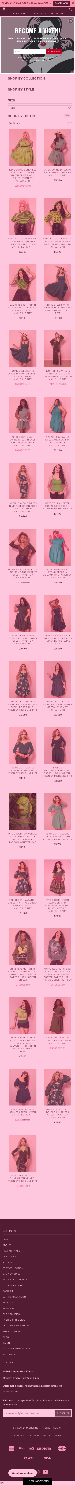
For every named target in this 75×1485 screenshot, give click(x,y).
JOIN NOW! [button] (53, 51)
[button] (71, 21)
